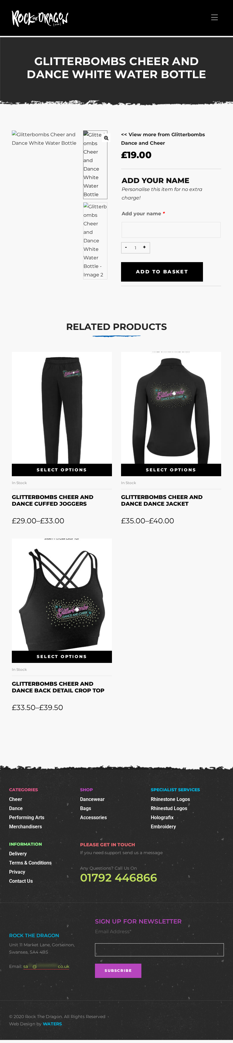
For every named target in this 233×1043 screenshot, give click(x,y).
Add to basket (162, 272)
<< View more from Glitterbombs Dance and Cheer (163, 139)
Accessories (93, 817)
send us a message (143, 852)
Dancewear (92, 799)
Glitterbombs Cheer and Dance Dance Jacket (162, 500)
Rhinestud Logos (169, 808)
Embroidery (163, 827)
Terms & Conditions (30, 863)
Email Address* (113, 931)
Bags (85, 808)
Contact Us (21, 881)
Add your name (143, 214)
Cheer (15, 799)
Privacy (17, 872)
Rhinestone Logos (170, 799)
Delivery (18, 854)
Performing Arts (26, 817)
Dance (16, 808)
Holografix (162, 817)
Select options (62, 470)
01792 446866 (118, 877)
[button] (106, 137)
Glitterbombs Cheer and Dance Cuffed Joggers (52, 500)
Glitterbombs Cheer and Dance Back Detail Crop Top (58, 687)
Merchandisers (25, 827)
